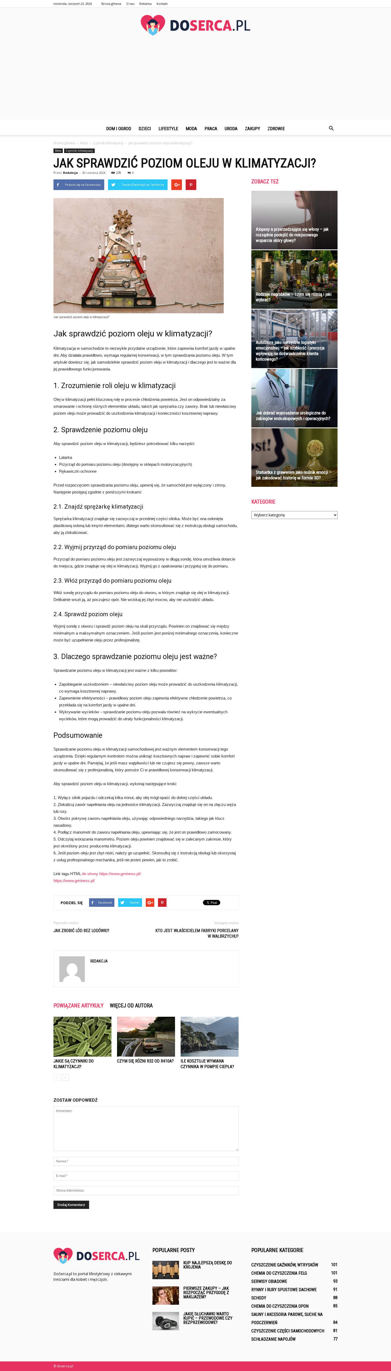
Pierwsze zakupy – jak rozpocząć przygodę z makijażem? (206, 1292)
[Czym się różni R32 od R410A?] (146, 1037)
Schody (258, 1297)
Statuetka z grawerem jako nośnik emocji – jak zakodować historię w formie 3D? (293, 475)
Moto (58, 151)
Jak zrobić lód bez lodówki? (81, 930)
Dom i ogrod (118, 128)
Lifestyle (168, 128)
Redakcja (70, 173)
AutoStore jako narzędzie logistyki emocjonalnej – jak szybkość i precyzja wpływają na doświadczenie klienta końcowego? (290, 351)
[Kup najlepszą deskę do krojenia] (165, 1270)
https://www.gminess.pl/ (74, 880)
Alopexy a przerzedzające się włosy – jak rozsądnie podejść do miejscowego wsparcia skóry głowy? (292, 235)
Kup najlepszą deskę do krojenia (207, 1265)
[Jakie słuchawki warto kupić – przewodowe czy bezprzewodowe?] (165, 1321)
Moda (191, 128)
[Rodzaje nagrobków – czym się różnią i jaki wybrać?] (294, 279)
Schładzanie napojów (273, 1339)
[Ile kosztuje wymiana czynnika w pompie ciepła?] (210, 1037)
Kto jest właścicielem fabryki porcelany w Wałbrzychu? (197, 933)
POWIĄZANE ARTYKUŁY (78, 1005)
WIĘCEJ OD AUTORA (131, 1005)
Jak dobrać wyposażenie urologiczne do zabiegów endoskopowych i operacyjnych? (293, 415)
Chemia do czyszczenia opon (280, 1306)
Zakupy (252, 128)
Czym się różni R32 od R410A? (145, 1061)
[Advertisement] (195, 82)
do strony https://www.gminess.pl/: (112, 873)
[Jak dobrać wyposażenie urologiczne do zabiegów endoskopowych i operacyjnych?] (294, 398)
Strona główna (111, 4)
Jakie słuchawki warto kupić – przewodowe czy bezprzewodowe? (207, 1318)
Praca (211, 128)
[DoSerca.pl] (195, 25)
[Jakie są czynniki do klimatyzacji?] (82, 1037)
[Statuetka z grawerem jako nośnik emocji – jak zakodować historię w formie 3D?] (294, 457)
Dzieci (145, 128)
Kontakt (162, 4)
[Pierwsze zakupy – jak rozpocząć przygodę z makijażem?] (165, 1295)
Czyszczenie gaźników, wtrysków (284, 1264)
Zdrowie (276, 128)
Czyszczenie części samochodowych (287, 1330)
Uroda (231, 128)
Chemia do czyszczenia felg (279, 1273)
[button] (331, 128)
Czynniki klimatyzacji (79, 151)
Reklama (145, 4)
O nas (130, 4)
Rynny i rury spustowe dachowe (284, 1289)
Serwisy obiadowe (269, 1281)
